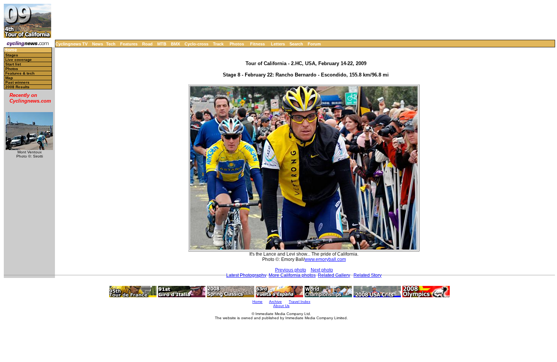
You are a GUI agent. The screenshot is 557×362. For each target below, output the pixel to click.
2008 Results (17, 87)
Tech (111, 44)
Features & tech (19, 73)
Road (147, 44)
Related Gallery (334, 275)
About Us (281, 306)
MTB (161, 44)
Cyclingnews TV (71, 44)
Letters (278, 44)
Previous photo (290, 270)
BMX (175, 44)
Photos (237, 44)
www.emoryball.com (325, 259)
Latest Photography (246, 275)
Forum (314, 44)
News (97, 44)
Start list (13, 64)
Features (129, 44)
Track (218, 44)
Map (9, 78)
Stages (11, 55)
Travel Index (299, 302)
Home (10, 50)
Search (296, 44)
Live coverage (18, 60)
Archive (275, 302)
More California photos (292, 275)
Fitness (257, 44)
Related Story (368, 275)
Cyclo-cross (196, 44)
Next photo (322, 270)
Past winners (17, 82)
